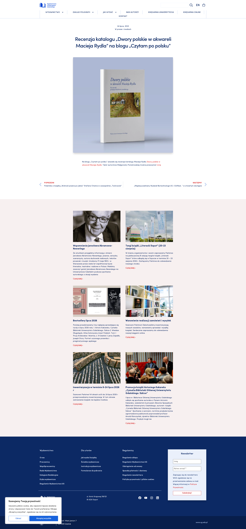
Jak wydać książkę (88, 458)
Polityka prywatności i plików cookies (138, 479)
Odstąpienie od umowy (132, 466)
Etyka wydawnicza (48, 479)
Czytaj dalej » (78, 279)
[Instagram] (151, 497)
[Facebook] (139, 497)
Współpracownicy (47, 466)
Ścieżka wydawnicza (90, 462)
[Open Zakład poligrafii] (93, 12)
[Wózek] (203, 5)
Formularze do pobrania (91, 471)
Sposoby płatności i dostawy (134, 471)
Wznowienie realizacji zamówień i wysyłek (148, 321)
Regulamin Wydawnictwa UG (52, 484)
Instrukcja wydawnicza (91, 466)
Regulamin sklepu (130, 458)
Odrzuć (18, 518)
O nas (42, 458)
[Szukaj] (190, 5)
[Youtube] (145, 497)
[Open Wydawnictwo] (63, 12)
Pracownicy (45, 462)
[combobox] (174, 5)
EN (198, 5)
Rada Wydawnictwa (48, 471)
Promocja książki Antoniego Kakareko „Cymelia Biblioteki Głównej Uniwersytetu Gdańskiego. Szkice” (148, 390)
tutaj (159, 165)
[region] (33, 510)
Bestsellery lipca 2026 (85, 321)
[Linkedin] (157, 497)
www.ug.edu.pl (202, 522)
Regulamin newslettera (132, 475)
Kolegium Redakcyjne (49, 475)
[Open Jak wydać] (116, 12)
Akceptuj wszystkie (43, 518)
